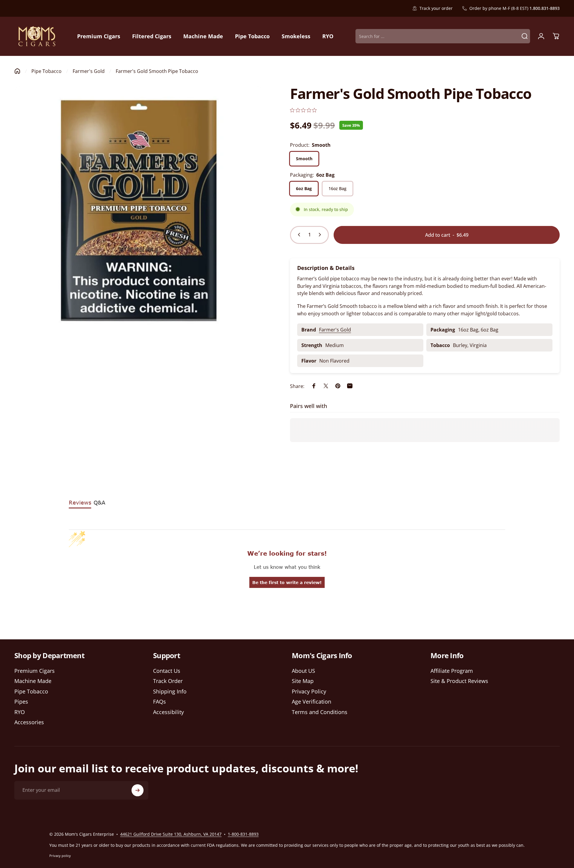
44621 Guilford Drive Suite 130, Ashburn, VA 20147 (171, 834)
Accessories (29, 722)
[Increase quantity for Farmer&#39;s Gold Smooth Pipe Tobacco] (321, 235)
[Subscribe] (138, 790)
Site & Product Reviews (459, 681)
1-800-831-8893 (243, 834)
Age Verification (311, 701)
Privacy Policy (309, 691)
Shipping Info (170, 691)
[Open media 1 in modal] (138, 210)
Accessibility (168, 712)
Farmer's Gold (89, 71)
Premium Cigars (34, 670)
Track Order (168, 681)
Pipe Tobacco (46, 71)
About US (303, 670)
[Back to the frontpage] (17, 71)
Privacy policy (60, 855)
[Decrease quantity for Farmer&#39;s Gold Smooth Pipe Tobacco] (298, 235)
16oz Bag (337, 188)
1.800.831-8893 (544, 8)
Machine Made (32, 681)
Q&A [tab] (99, 502)
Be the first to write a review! (287, 582)
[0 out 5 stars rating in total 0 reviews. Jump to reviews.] (303, 110)
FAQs (159, 701)
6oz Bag (304, 188)
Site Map (303, 681)
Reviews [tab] (80, 502)
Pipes (21, 701)
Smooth (304, 158)
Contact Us (166, 670)
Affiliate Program (451, 670)
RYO (19, 712)
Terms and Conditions (319, 712)
